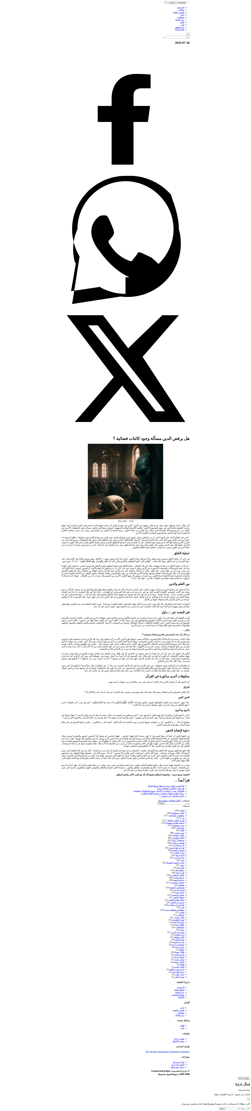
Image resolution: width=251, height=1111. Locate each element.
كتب (182, 1028)
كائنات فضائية (175, 800)
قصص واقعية (178, 1010)
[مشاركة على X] (125, 432)
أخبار (182, 1008)
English (181, 997)
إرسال (222, 1109)
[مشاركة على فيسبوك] (125, 175)
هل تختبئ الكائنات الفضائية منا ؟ (170, 788)
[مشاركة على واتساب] (125, 303)
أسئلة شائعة (179, 990)
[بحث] (172, 2)
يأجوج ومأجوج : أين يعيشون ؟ (171, 796)
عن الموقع (179, 992)
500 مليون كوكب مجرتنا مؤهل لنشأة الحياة (166, 786)
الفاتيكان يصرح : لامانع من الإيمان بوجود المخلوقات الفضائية (158, 791)
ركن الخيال (179, 1015)
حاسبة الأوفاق (178, 1041)
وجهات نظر (163, 800)
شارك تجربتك (178, 1062)
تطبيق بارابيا (179, 1039)
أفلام (182, 1026)
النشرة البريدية (178, 1065)
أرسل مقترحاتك (177, 1067)
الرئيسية (180, 987)
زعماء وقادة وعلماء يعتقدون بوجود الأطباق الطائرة (162, 793)
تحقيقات (180, 1013)
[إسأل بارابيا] (244, 1078)
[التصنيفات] (181, 2)
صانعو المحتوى (178, 995)
